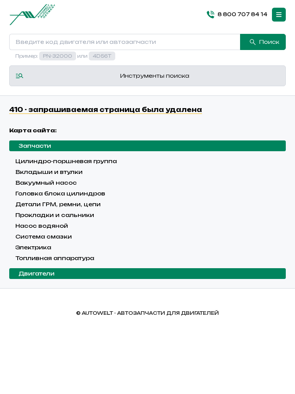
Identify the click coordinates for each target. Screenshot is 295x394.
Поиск (269, 41)
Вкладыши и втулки (49, 172)
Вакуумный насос (46, 182)
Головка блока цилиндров (60, 193)
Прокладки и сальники (54, 215)
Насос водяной (41, 225)
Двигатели (36, 273)
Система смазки (43, 236)
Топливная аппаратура (54, 258)
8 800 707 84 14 (242, 14)
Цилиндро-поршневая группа (66, 161)
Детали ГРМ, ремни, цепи (58, 204)
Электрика (33, 247)
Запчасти (34, 145)
